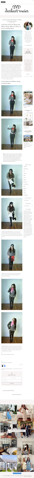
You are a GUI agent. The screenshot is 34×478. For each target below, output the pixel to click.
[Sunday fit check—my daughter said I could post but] (25, 463)
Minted (25, 179)
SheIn (24, 186)
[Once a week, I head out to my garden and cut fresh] (25, 446)
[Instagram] (27, 45)
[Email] (31, 45)
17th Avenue (29, 476)
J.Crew (25, 177)
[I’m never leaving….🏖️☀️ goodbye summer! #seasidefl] (8, 413)
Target (25, 190)
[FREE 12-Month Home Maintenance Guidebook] (28, 141)
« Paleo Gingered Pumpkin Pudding (8, 390)
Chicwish (25, 173)
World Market (26, 195)
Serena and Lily (26, 184)
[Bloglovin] (28, 45)
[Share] (19, 364)
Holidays (20, 368)
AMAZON (25, 166)
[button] (17, 16)
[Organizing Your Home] (28, 125)
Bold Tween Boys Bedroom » (16, 394)
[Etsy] (30, 45)
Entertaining (16, 368)
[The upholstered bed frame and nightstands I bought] (8, 446)
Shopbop (25, 188)
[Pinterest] (26, 45)
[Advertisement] (17, 358)
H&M (24, 175)
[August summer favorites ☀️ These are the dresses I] (25, 413)
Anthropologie (26, 168)
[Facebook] (24, 45)
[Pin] (21, 364)
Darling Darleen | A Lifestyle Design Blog (17, 8)
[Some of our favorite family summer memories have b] (8, 463)
